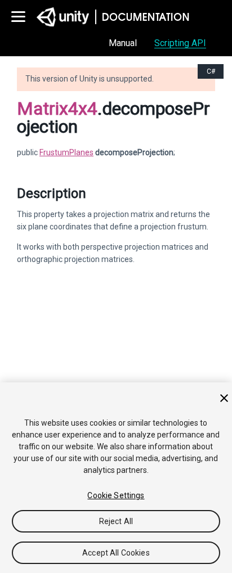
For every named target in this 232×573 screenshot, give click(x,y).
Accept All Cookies (116, 552)
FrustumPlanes (66, 152)
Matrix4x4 (57, 108)
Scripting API (180, 43)
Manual (123, 43)
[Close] (224, 398)
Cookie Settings (115, 495)
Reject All (116, 521)
